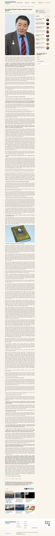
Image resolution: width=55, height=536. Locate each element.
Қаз (44, 2)
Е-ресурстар (18, 523)
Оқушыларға (27, 2)
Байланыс (25, 523)
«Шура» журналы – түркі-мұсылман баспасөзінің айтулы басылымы (41, 47)
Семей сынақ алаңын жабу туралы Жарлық (43, 12)
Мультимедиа (40, 2)
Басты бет (7, 6)
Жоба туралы (26, 521)
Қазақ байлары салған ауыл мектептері (40, 43)
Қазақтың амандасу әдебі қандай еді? (40, 35)
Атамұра (18, 521)
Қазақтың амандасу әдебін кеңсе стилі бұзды (40, 19)
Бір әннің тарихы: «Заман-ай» (40, 30)
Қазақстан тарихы (20, 2)
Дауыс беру (39, 63)
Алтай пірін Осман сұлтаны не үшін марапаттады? (40, 27)
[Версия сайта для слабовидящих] (47, 2)
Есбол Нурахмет (9, 12)
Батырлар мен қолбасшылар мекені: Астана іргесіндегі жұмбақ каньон (40, 23)
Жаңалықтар (33, 2)
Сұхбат (17, 6)
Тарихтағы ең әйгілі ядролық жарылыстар (40, 39)
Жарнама (25, 527)
